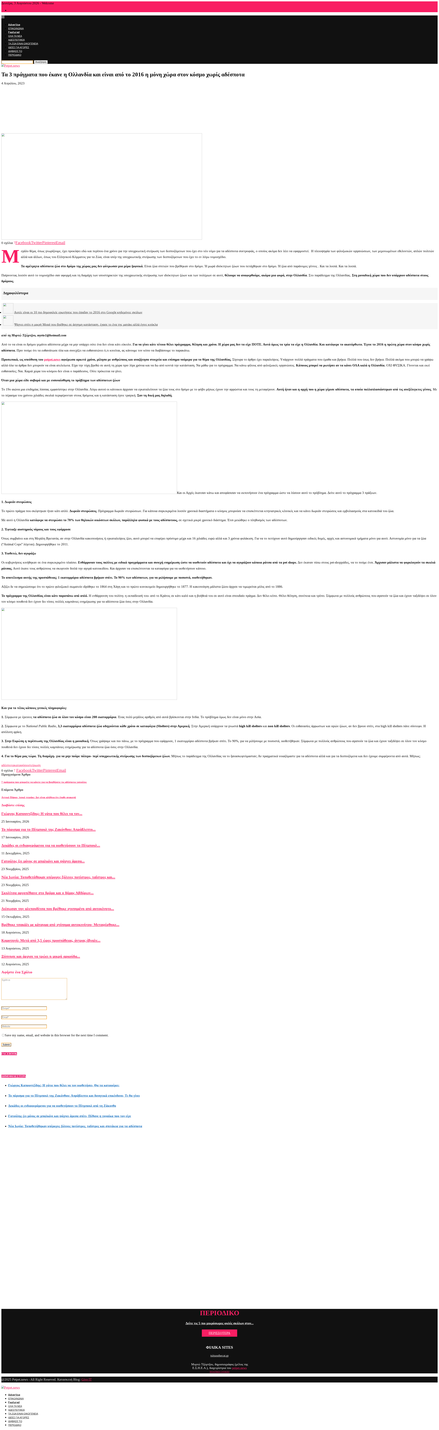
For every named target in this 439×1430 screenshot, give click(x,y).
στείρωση (34, 765)
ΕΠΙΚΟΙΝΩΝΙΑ (16, 28)
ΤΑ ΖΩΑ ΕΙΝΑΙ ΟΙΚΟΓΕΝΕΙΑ (23, 43)
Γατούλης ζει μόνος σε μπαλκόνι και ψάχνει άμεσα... (43, 861)
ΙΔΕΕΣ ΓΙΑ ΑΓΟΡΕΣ (18, 47)
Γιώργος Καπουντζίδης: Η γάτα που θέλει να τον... (41, 813)
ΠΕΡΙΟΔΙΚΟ (14, 55)
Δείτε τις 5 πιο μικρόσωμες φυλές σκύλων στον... (220, 1323)
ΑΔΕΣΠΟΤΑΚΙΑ (16, 39)
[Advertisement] (219, 109)
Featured (14, 32)
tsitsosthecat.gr (219, 1355)
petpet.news (52, 359)
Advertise (14, 24)
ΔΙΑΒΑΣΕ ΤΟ (15, 51)
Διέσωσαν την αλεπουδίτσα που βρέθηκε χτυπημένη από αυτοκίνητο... (57, 908)
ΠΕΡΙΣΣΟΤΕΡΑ (219, 1333)
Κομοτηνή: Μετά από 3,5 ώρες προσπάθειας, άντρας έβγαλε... (50, 940)
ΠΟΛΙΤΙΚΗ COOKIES (219, 1372)
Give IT (86, 1379)
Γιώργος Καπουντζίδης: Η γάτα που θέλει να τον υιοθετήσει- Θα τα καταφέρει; (63, 1085)
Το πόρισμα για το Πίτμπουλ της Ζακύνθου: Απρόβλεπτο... (48, 829)
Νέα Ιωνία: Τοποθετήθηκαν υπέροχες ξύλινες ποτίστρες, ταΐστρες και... (58, 877)
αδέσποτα (7, 765)
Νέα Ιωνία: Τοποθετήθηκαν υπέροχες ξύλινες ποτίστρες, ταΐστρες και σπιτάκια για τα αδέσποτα (75, 1126)
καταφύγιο (21, 765)
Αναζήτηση (40, 62)
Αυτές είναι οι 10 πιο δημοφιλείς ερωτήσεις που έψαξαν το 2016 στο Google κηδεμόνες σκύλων (78, 312)
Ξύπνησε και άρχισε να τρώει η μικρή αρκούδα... (40, 956)
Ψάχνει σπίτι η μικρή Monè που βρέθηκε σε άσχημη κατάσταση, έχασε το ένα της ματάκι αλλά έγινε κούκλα (86, 324)
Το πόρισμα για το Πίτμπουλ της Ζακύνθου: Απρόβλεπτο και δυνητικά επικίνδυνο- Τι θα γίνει (74, 1095)
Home (11, 10)
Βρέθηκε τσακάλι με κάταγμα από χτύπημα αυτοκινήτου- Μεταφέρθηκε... (60, 924)
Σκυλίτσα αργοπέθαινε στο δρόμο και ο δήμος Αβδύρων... (47, 893)
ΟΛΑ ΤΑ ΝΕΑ (15, 36)
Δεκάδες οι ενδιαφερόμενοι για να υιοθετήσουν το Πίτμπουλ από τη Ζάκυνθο (62, 1105)
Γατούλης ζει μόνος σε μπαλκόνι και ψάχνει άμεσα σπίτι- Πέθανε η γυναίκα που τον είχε (69, 1116)
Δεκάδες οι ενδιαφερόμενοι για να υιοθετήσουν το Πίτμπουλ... (50, 845)
